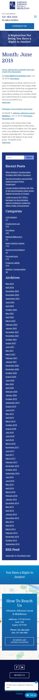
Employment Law (13, 224)
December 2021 (12, 332)
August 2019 (11, 406)
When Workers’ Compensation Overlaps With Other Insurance (18, 173)
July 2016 (10, 477)
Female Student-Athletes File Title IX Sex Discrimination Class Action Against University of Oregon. (20, 191)
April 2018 (10, 440)
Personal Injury (8, 119)
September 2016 (12, 473)
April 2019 (10, 418)
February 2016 (11, 496)
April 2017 (10, 455)
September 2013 (12, 544)
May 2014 (10, 522)
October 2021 (11, 339)
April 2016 (10, 488)
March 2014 (10, 529)
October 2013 (11, 540)
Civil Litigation (11, 217)
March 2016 (10, 492)
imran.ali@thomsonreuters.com (17, 76)
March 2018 (10, 444)
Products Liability (13, 263)
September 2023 (12, 299)
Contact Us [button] (19, 26)
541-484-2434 (9, 16)
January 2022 (11, 328)
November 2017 (12, 447)
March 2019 (10, 421)
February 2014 (11, 533)
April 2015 (10, 511)
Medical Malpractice (14, 237)
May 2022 (10, 313)
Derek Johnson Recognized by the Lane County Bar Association (18, 71)
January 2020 (11, 395)
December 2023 (12, 291)
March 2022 (10, 321)
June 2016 (10, 481)
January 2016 (11, 499)
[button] (35, 16)
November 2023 (12, 295)
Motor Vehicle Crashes (15, 243)
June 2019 (10, 410)
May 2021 (10, 351)
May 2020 (10, 384)
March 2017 (10, 459)
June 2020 (10, 380)
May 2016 (10, 485)
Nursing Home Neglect (15, 250)
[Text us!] (31, 695)
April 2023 (10, 306)
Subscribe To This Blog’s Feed (18, 556)
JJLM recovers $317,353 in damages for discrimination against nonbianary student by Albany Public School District (18, 201)
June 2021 (10, 347)
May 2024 (10, 284)
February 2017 (11, 462)
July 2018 (10, 432)
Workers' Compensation (16, 269)
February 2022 (11, 325)
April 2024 (10, 287)
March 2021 (10, 354)
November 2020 (12, 369)
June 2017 (10, 451)
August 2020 (11, 377)
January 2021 (11, 362)
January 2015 (11, 514)
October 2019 (11, 399)
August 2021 (11, 343)
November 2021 (12, 336)
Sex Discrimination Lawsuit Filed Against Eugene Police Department (19, 181)
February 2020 (11, 392)
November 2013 (12, 537)
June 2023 (10, 302)
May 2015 (10, 507)
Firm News (14, 78)
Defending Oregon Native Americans (17, 109)
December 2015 (12, 503)
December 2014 (12, 518)
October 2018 (11, 425)
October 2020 (11, 373)
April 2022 (10, 317)
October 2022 (11, 310)
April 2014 (10, 525)
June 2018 (10, 436)
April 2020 (10, 388)
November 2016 (12, 466)
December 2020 (12, 366)
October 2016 (11, 470)
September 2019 (12, 403)
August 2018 (11, 429)
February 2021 (11, 358)
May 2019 (10, 414)
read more (6, 102)
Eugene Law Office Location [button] (19, 641)
